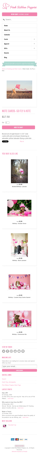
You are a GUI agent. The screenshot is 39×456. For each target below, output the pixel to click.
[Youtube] (15, 351)
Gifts (5, 48)
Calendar (7, 34)
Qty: (3, 122)
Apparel (6, 44)
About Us (7, 30)
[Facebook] (7, 351)
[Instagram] (19, 351)
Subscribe (19, 370)
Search (4, 379)
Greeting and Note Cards (14, 69)
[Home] (19, 7)
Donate (6, 53)
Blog (5, 57)
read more (10, 398)
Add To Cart (18, 127)
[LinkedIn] (23, 351)
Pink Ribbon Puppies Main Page (11, 385)
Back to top (20, 446)
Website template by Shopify (19, 451)
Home (6, 25)
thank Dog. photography (9, 382)
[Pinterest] (11, 351)
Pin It (22, 141)
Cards (6, 39)
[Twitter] (3, 351)
